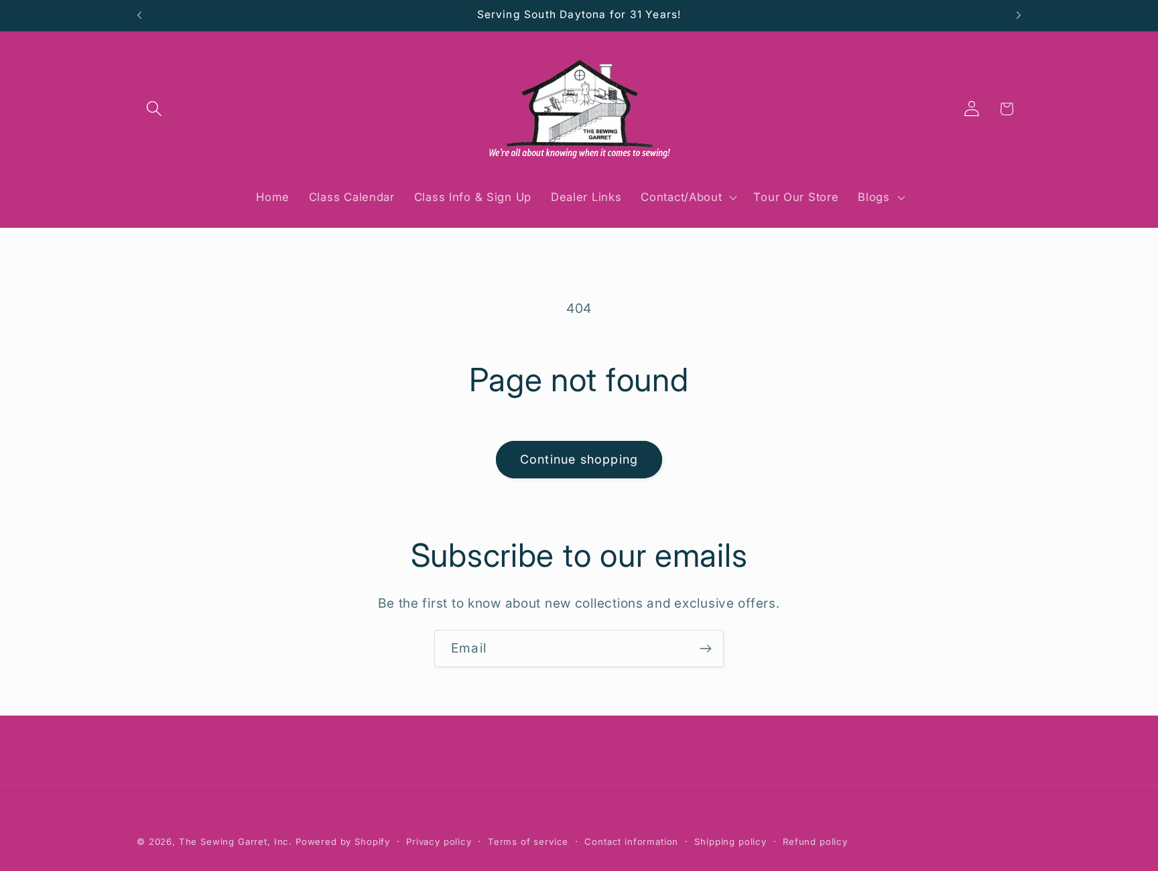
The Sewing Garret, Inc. (235, 841)
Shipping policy (730, 841)
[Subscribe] (705, 648)
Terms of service (528, 841)
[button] (154, 109)
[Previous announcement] (139, 15)
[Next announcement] (1018, 15)
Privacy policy (439, 841)
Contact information (631, 841)
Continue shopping (579, 459)
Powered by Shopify (343, 841)
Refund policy (815, 841)
